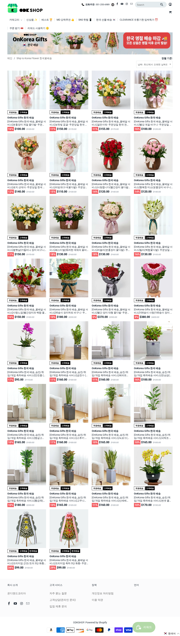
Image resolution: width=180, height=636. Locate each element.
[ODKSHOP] (25, 8)
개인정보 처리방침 (103, 593)
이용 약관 (97, 599)
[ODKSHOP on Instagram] (127, 4)
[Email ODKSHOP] (131, 4)
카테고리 (14, 19)
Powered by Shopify (96, 622)
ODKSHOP (78, 622)
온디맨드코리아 (16, 593)
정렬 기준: (167, 58)
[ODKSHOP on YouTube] (122, 4)
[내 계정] (170, 4)
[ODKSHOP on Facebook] (117, 4)
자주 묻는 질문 (58, 593)
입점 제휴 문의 (58, 606)
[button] (171, 633)
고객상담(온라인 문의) (63, 599)
